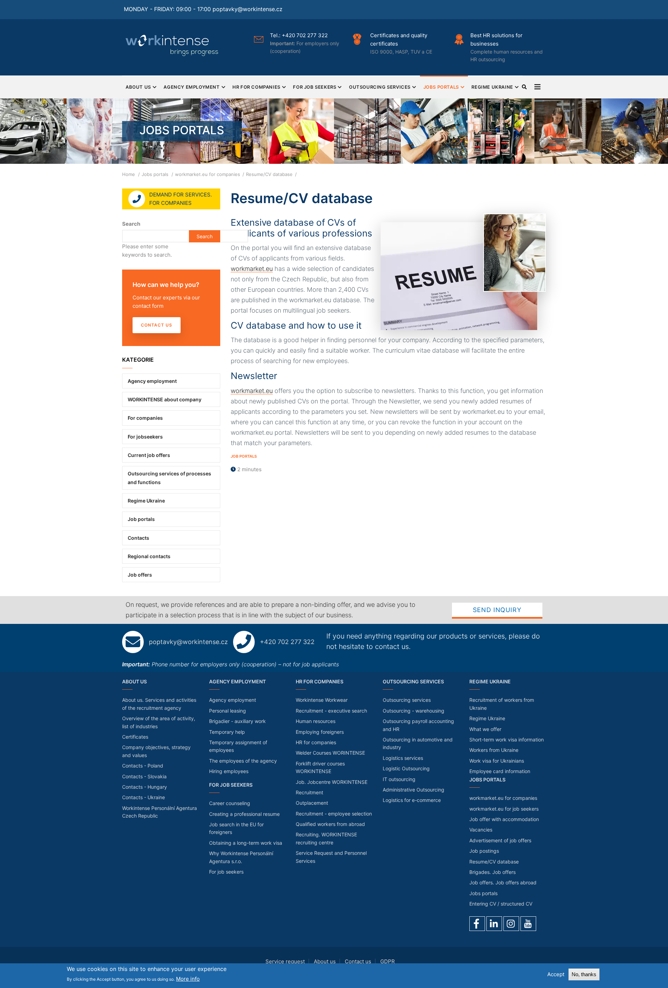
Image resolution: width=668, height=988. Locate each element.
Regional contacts (149, 556)
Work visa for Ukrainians (496, 761)
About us (325, 961)
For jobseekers (145, 437)
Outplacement (312, 803)
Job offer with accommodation (504, 819)
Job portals (244, 456)
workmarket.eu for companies (207, 174)
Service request (285, 961)
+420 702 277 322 (287, 641)
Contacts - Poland (142, 766)
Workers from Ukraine (493, 750)
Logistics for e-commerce (412, 800)
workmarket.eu (252, 268)
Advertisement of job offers (500, 840)
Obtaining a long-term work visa (245, 843)
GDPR (387, 961)
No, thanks (584, 974)
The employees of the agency (243, 761)
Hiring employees (228, 771)
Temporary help (227, 732)
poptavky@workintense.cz (248, 9)
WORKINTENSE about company (164, 399)
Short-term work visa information (506, 739)
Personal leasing (227, 711)
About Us (138, 87)
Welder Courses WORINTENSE (330, 753)
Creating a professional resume (244, 814)
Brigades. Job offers (492, 872)
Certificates (135, 737)
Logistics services (403, 758)
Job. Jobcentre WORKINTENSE (331, 782)
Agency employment (192, 87)
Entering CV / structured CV (500, 904)
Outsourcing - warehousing (413, 711)
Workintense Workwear (322, 700)
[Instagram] (511, 923)
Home (128, 174)
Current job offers (149, 455)
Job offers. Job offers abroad (502, 882)
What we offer (485, 729)
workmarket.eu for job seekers (504, 809)
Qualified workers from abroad (330, 824)
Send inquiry (497, 609)
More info (188, 978)
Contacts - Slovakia (144, 776)
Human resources (315, 721)
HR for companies (256, 87)
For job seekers (314, 87)
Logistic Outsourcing (406, 768)
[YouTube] (528, 923)
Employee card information (499, 771)
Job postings (484, 851)
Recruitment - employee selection (334, 814)
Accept (555, 974)
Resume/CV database (494, 862)
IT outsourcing (399, 779)
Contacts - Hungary (144, 787)
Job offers (140, 575)
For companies (145, 418)
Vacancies (480, 830)
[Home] (172, 45)
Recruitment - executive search (331, 711)
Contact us (156, 325)
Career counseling (229, 803)
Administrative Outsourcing (413, 790)
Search (131, 223)
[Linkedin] (494, 923)
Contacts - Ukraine (143, 797)
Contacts (138, 538)
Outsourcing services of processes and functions (169, 478)
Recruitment (309, 792)
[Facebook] (477, 923)
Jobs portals (441, 87)
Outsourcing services (380, 87)
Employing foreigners (320, 732)
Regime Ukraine (492, 87)
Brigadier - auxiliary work (237, 721)
